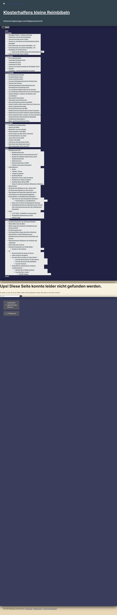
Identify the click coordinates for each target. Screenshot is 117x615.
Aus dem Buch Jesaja (22, 272)
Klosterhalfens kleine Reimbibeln (36, 12)
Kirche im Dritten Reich (16, 79)
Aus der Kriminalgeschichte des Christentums (23, 81)
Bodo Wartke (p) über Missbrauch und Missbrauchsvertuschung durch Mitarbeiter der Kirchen (23, 236)
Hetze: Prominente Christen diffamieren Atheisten (27, 184)
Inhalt (7, 276)
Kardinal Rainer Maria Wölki (20, 182)
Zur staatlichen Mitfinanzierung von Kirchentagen (24, 91)
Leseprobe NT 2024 (15, 64)
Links (10, 211)
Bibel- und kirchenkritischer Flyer (19, 121)
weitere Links (16, 217)
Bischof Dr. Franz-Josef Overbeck (22, 177)
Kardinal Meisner (17, 175)
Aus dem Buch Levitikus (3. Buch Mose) (24, 257)
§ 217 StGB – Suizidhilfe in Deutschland (24, 213)
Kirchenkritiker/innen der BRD (18, 108)
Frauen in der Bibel (14, 140)
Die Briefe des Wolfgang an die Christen (21, 190)
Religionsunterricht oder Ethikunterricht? (25, 154)
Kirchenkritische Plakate (16, 75)
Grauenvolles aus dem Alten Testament (21, 133)
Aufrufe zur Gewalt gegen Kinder (19, 142)
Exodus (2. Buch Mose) (19, 249)
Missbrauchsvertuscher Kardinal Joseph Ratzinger (24, 112)
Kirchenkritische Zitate (16, 77)
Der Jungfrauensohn (15, 58)
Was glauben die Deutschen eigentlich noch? (22, 192)
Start (6, 31)
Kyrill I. (14, 169)
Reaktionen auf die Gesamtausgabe (20, 37)
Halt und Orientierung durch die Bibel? (20, 102)
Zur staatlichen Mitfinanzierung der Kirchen (22, 89)
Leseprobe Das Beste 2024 (17, 60)
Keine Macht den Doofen (16, 98)
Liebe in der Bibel (14, 127)
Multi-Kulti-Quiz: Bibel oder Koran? (19, 144)
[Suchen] (21, 296)
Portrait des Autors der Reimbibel (25, 261)
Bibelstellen (9, 123)
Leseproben (9, 56)
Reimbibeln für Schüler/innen (18, 49)
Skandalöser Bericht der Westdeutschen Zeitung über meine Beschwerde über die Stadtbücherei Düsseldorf (27, 207)
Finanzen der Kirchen (15, 83)
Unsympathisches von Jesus (17, 135)
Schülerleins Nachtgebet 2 (17, 119)
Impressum (28, 609)
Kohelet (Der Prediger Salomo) (24, 270)
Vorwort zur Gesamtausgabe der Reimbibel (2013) (24, 66)
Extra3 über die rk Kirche (16, 245)
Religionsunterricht (14, 150)
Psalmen (11, 68)
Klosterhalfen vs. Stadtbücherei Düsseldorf (22, 196)
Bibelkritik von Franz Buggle (17, 129)
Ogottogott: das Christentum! (18, 100)
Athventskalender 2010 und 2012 (19, 146)
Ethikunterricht (16, 161)
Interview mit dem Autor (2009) (18, 54)
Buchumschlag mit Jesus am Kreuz (23, 253)
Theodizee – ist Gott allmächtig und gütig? (22, 70)
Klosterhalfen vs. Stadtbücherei (25, 200)
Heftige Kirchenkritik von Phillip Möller (21, 247)
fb (9, 251)
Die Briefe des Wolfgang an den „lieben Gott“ (22, 188)
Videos (7, 219)
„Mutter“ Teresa (17, 171)
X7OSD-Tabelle (23, 274)
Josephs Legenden (18, 173)
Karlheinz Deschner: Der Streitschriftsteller (22, 221)
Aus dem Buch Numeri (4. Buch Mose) (27, 259)
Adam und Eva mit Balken (20, 255)
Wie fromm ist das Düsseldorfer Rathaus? (25, 198)
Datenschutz (38, 609)
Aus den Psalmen (20, 263)
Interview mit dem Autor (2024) (18, 39)
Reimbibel (8, 33)
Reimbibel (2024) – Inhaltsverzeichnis (20, 35)
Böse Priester (13, 186)
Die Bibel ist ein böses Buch (17, 125)
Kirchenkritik (9, 73)
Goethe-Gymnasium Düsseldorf (22, 165)
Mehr (7, 148)
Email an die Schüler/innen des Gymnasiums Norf (27, 52)
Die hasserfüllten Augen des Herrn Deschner (22, 232)
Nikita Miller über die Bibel (17, 224)
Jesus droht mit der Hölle (16, 138)
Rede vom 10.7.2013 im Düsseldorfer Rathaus (26, 203)
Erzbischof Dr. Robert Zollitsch (21, 179)
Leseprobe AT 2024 (15, 62)
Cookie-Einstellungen (50, 609)
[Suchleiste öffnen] (3, 280)
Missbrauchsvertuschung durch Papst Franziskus (24, 110)
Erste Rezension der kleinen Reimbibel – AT (22, 45)
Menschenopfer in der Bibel (17, 131)
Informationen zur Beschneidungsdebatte (21, 194)
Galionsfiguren (13, 167)
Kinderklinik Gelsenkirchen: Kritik (22, 215)
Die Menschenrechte (15, 230)
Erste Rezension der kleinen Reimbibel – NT (22, 47)
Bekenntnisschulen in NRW (20, 163)
